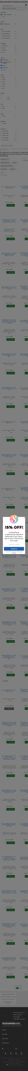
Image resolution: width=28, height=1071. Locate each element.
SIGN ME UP (14, 549)
